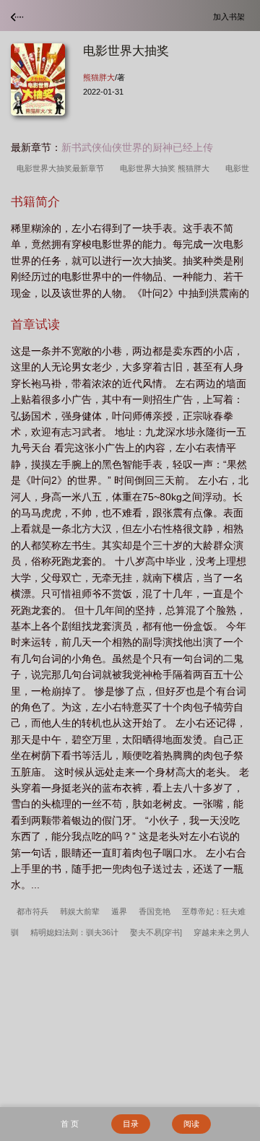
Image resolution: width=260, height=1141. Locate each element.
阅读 (191, 1123)
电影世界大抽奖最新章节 (62, 168)
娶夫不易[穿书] (156, 932)
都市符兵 (32, 911)
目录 (131, 1123)
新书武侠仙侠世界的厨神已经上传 (137, 147)
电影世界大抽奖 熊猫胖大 (167, 168)
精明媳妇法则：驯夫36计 (74, 932)
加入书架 (231, 16)
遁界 (119, 911)
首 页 (70, 1123)
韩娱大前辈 (80, 911)
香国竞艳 (154, 911)
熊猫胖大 (99, 77)
